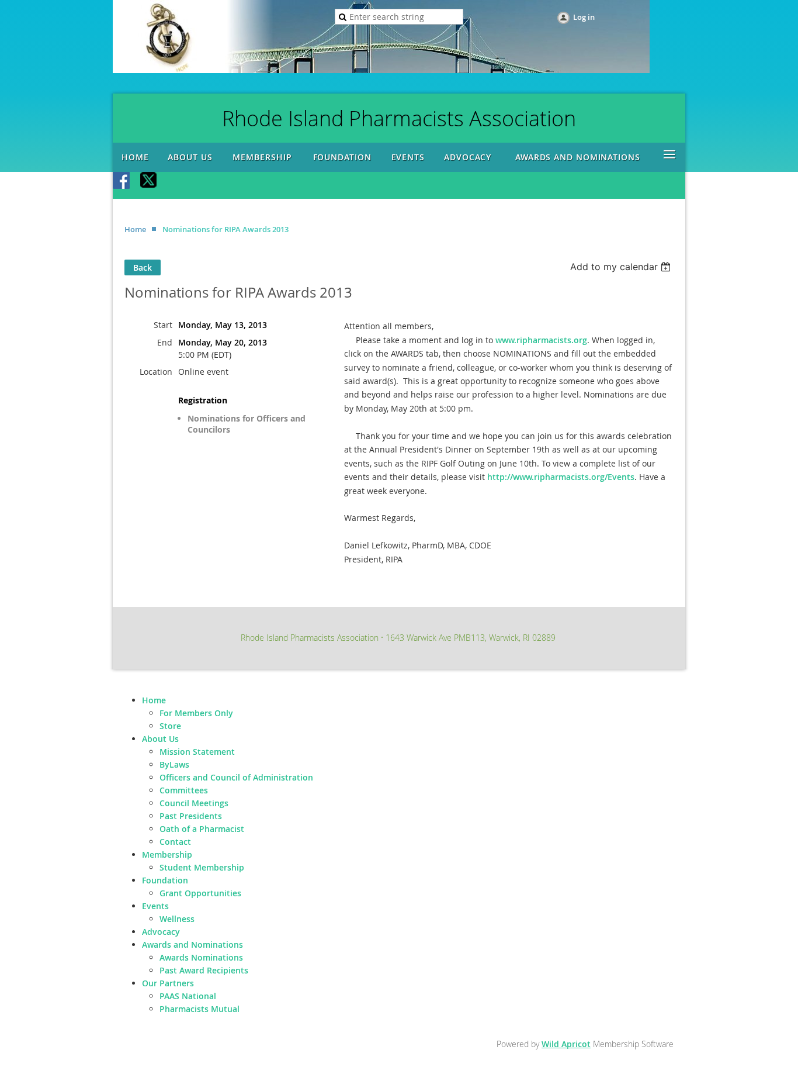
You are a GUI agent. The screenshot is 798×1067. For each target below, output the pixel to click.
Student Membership (201, 867)
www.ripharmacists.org (541, 340)
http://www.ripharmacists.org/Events (560, 476)
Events (155, 905)
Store (170, 725)
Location (156, 371)
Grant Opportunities (200, 893)
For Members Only (196, 713)
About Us (160, 738)
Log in (584, 17)
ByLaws (174, 764)
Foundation (165, 880)
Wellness (177, 918)
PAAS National (187, 996)
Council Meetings (193, 803)
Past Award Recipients (203, 970)
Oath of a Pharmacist (201, 828)
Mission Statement (197, 751)
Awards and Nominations (192, 944)
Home (135, 229)
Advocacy (161, 931)
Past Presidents (190, 815)
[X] (149, 181)
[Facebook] (122, 181)
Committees (183, 790)
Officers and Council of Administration (236, 777)
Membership (167, 854)
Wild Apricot (566, 1043)
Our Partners (168, 983)
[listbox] (622, 267)
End (164, 342)
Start (163, 324)
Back (142, 267)
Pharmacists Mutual (199, 1008)
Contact (175, 841)
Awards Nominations (201, 957)
